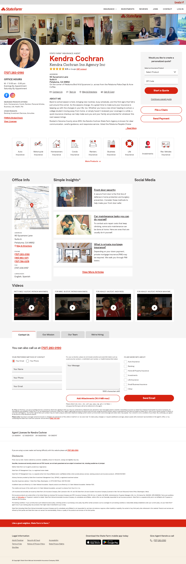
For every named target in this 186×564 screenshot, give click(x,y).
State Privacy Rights (56, 544)
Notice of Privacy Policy (36, 544)
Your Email (20, 361)
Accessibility (53, 540)
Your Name (18, 369)
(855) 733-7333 (54, 418)
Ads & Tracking (17, 540)
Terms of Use (17, 544)
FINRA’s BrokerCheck (13, 118)
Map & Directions (24, 246)
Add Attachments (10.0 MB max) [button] (93, 398)
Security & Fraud (33, 540)
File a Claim (161, 110)
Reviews (143, 9)
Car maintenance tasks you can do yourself (111, 218)
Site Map (15, 547)
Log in (180, 9)
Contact (167, 9)
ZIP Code (150, 81)
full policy (21, 497)
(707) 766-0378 (22, 261)
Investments (127, 9)
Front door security (105, 190)
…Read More (131, 128)
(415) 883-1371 (21, 258)
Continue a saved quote (161, 99)
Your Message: (74, 366)
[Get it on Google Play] (110, 542)
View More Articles (93, 272)
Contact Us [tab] (23, 335)
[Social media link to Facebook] (6, 95)
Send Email (149, 398)
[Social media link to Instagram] (12, 95)
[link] (12, 9)
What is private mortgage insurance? (108, 246)
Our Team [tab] (73, 334)
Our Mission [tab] (48, 334)
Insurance (109, 9)
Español (178, 2)
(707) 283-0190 (14, 72)
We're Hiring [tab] (97, 334)
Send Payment (161, 118)
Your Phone (34, 361)
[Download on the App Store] (93, 542)
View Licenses (10, 121)
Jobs (155, 9)
